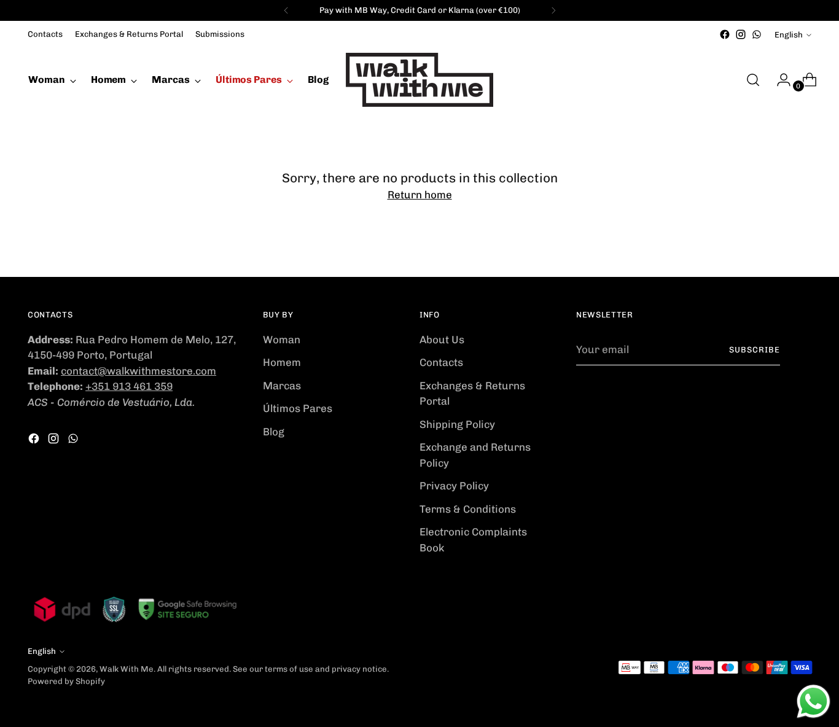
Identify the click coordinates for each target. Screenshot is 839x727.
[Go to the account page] (779, 80)
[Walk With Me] (419, 80)
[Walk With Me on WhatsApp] (756, 34)
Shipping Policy (457, 424)
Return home (420, 195)
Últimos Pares (297, 408)
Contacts (441, 362)
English (789, 34)
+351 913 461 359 (129, 386)
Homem (282, 362)
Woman (281, 339)
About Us (441, 339)
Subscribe (754, 349)
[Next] (553, 10)
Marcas (282, 385)
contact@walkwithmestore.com (138, 371)
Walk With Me (127, 669)
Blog (273, 432)
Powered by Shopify (66, 681)
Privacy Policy (454, 486)
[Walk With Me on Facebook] (724, 34)
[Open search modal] (753, 80)
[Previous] (286, 10)
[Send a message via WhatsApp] (813, 701)
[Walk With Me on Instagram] (740, 34)
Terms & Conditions (467, 509)
